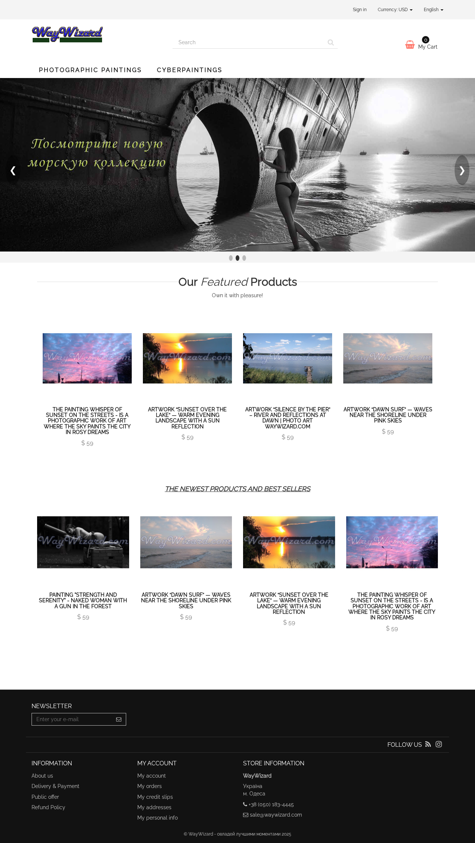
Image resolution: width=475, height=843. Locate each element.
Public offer (45, 797)
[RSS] (428, 745)
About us (42, 776)
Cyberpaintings (190, 70)
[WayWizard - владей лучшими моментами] (96, 34)
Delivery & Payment (55, 786)
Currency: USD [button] (393, 9)
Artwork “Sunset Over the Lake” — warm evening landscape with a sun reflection (187, 417)
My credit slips (155, 797)
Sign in (360, 9)
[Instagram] (438, 745)
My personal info (157, 818)
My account (151, 776)
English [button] (432, 9)
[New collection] (237, 165)
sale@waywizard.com (276, 815)
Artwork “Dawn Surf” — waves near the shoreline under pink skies (388, 415)
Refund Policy (48, 807)
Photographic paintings (90, 70)
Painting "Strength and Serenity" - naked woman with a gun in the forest (83, 600)
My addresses (154, 807)
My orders (149, 786)
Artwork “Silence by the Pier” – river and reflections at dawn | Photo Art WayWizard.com (287, 417)
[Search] (331, 42)
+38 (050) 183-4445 (271, 804)
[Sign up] (119, 719)
